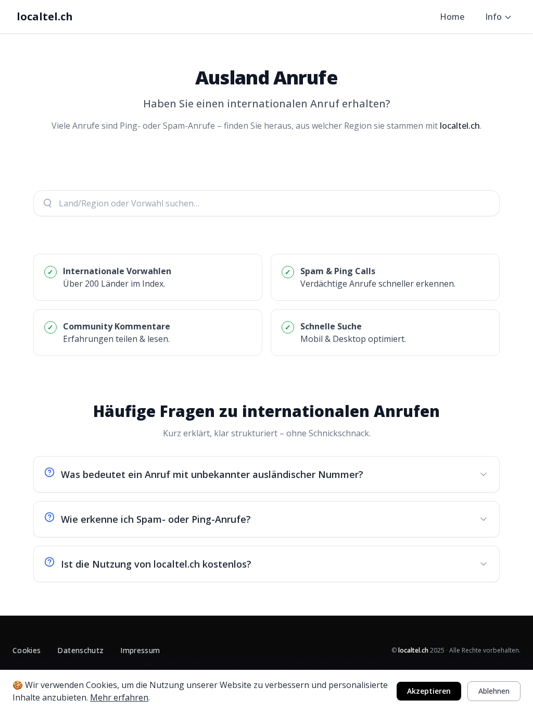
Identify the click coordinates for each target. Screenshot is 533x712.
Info (493, 16)
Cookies (26, 650)
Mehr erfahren (119, 697)
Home (452, 16)
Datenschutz (80, 650)
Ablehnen (494, 691)
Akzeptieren (429, 691)
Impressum (140, 650)
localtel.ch (45, 16)
